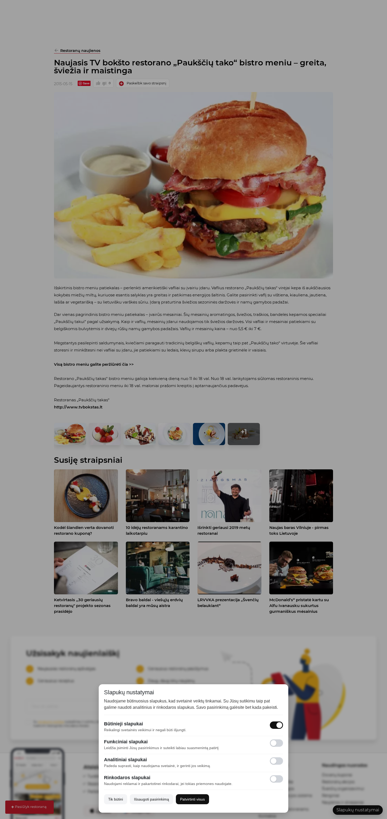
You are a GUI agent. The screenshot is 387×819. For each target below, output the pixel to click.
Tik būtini (115, 799)
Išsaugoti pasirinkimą (151, 799)
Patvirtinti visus (192, 799)
